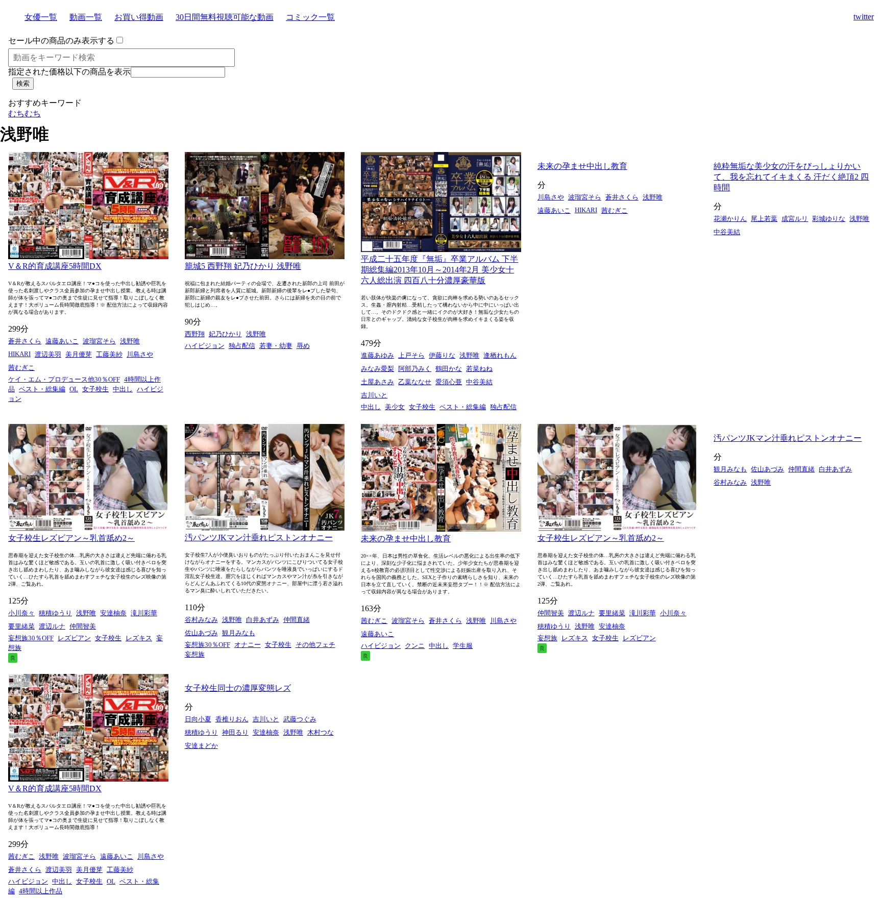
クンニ (415, 645)
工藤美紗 (109, 354)
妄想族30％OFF (31, 638)
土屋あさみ (377, 382)
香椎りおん (232, 719)
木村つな (320, 732)
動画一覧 (85, 17)
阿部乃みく (414, 368)
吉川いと (374, 395)
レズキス (139, 638)
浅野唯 (130, 341)
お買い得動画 (138, 17)
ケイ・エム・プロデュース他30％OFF (64, 379)
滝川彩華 (144, 613)
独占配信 (242, 345)
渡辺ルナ (52, 626)
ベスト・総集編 (42, 389)
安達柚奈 (113, 613)
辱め (303, 345)
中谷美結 (479, 382)
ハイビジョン (205, 345)
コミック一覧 (310, 17)
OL (73, 389)
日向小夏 (198, 719)
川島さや (140, 354)
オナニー (247, 644)
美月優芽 (78, 354)
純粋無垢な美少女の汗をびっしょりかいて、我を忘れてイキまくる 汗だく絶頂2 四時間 (791, 177)
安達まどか (201, 745)
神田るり (235, 732)
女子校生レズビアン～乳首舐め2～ (71, 538)
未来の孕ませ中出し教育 (582, 166)
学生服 (463, 645)
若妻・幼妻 (275, 345)
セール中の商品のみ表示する (61, 40)
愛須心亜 (448, 382)
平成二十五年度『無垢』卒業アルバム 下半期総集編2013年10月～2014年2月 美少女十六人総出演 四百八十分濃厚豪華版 (439, 270)
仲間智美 (82, 626)
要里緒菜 (21, 626)
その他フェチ (315, 644)
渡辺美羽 (48, 354)
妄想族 (195, 654)
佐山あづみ (201, 633)
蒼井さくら (24, 341)
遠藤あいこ (62, 341)
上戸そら (411, 355)
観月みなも (238, 633)
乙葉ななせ (414, 382)
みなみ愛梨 (377, 368)
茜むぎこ (21, 367)
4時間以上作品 (40, 891)
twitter (863, 16)
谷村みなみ (201, 619)
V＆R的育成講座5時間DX (55, 266)
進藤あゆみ (377, 355)
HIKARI (19, 354)
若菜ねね (479, 368)
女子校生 (95, 389)
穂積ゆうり (55, 613)
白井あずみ (262, 619)
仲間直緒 (296, 619)
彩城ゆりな (828, 218)
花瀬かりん (730, 218)
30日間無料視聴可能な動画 (225, 17)
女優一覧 (40, 17)
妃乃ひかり (225, 334)
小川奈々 (21, 613)
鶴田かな (448, 368)
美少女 (395, 407)
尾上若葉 (764, 218)
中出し (123, 389)
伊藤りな (442, 355)
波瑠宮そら (99, 341)
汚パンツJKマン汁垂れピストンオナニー (259, 537)
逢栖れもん (500, 355)
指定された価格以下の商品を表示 (69, 71)
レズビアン (74, 638)
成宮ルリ (794, 218)
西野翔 (195, 334)
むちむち (24, 113)
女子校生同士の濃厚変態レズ (238, 688)
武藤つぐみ (299, 719)
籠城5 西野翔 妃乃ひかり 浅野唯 (243, 266)
